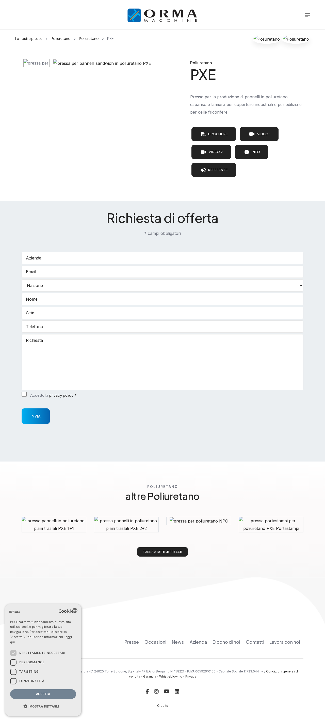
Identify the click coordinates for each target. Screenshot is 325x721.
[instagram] (156, 691)
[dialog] (43, 660)
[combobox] (74, 610)
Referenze (218, 170)
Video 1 (264, 134)
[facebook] (147, 691)
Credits (162, 706)
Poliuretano (61, 38)
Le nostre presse (28, 38)
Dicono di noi (226, 642)
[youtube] (167, 691)
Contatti (255, 642)
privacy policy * (62, 395)
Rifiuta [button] (14, 612)
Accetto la (53, 395)
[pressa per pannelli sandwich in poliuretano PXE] (102, 62)
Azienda (198, 642)
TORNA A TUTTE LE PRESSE (162, 551)
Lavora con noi (284, 642)
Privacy (190, 676)
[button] (43, 706)
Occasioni (155, 642)
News (178, 642)
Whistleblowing (170, 676)
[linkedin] (177, 691)
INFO (256, 152)
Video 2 (216, 152)
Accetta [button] (43, 694)
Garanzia (149, 676)
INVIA (36, 416)
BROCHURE (218, 134)
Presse (131, 642)
